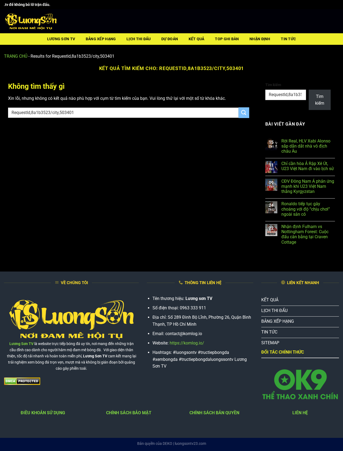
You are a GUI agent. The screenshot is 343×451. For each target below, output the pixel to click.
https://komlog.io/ (187, 343)
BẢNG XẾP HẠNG (101, 39)
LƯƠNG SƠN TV (61, 39)
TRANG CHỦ (15, 56)
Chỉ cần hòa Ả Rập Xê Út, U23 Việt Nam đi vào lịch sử (307, 166)
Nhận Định (259, 39)
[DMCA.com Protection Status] (22, 380)
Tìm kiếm (273, 85)
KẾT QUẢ (196, 39)
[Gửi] (243, 112)
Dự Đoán (169, 39)
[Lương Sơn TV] (31, 21)
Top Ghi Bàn (227, 39)
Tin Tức (288, 39)
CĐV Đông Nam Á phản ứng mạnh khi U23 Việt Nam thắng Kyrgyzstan (307, 186)
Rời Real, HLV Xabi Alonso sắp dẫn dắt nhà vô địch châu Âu (305, 146)
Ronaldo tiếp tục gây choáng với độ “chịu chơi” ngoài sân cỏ (305, 209)
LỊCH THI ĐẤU (138, 39)
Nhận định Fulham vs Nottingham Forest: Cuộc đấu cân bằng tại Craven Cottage (305, 234)
